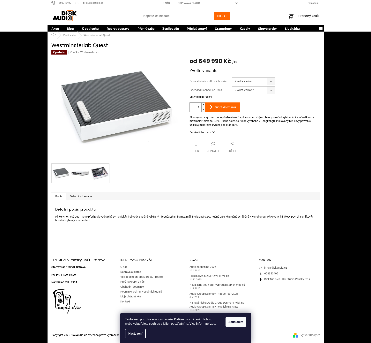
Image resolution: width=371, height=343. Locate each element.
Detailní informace (200, 132)
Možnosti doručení (200, 96)
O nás (166, 3)
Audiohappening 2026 (202, 266)
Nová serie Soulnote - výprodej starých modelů (217, 284)
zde (212, 323)
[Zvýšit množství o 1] (203, 105)
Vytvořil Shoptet (310, 335)
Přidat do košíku (225, 107)
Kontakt (125, 301)
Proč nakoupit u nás (132, 281)
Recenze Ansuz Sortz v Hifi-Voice (209, 275)
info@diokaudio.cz (275, 267)
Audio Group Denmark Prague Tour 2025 (213, 293)
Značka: (84, 52)
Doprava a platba (189, 3)
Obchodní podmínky (132, 286)
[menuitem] (55, 28)
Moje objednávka (130, 296)
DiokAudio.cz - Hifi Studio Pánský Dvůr (287, 279)
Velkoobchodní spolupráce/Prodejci (141, 276)
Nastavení (135, 333)
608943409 (271, 273)
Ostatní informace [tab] (81, 196)
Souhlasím (235, 322)
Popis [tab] (58, 196)
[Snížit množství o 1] (203, 109)
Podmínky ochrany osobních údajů (141, 291)
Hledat (222, 16)
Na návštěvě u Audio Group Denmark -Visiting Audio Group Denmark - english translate (216, 304)
